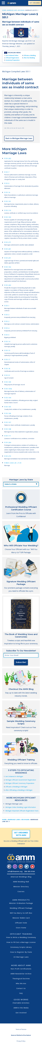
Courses (21, 891)
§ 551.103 (7, 217)
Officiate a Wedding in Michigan (16, 787)
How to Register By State (21, 952)
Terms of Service (21, 1029)
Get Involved (21, 1013)
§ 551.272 (7, 456)
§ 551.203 (7, 285)
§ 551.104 (7, 398)
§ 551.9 (6, 183)
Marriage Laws (12, 10)
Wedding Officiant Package (21, 908)
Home (4, 10)
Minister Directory (21, 886)
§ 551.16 (7, 192)
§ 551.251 (7, 258)
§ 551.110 (7, 210)
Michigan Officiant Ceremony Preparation (19, 783)
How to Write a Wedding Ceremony (21, 937)
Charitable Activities (21, 1003)
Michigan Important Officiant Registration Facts (21, 811)
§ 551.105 (7, 407)
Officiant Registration (12, 58)
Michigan (21, 10)
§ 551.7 (6, 172)
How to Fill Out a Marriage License (21, 942)
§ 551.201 (7, 249)
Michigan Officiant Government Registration (20, 780)
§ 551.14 (7, 341)
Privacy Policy (21, 1041)
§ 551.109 (7, 382)
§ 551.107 (7, 422)
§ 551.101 (7, 201)
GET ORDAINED (35, 3)
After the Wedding (29, 58)
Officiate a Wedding (30, 55)
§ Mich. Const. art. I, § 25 (12, 463)
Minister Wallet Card (21, 918)
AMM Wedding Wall (21, 882)
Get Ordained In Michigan (14, 776)
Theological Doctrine (21, 978)
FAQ (21, 993)
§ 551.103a (8, 389)
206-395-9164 (29, 871)
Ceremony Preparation (13, 60)
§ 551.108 (7, 429)
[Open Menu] (4, 3)
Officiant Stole (21, 923)
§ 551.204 (7, 442)
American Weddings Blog (21, 877)
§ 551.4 (6, 328)
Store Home (21, 928)
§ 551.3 (6, 315)
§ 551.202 (7, 158)
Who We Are (21, 983)
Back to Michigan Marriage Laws (19, 138)
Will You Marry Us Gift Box (21, 913)
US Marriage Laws (21, 957)
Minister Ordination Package (21, 903)
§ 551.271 (7, 242)
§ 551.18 (7, 369)
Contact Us (21, 988)
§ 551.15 (7, 350)
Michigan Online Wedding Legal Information (20, 807)
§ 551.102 (7, 267)
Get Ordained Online (12, 55)
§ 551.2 (6, 321)
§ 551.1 (6, 306)
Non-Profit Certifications (21, 969)
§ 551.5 (6, 335)
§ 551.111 (7, 436)
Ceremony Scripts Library (21, 947)
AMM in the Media (21, 1008)
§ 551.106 (7, 413)
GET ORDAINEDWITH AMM (21, 834)
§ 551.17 (7, 359)
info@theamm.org (15, 871)
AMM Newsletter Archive (21, 974)
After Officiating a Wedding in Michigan (18, 790)
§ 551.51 (7, 375)
